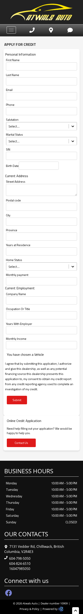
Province (11, 230)
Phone (10, 104)
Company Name (16, 294)
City (8, 215)
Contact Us (21, 442)
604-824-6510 (19, 563)
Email (9, 90)
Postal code (13, 200)
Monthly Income (16, 338)
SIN (8, 149)
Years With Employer (19, 323)
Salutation (12, 119)
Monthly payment (17, 275)
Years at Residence (18, 245)
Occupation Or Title (18, 309)
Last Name (12, 75)
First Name (13, 60)
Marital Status (14, 134)
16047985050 (19, 568)
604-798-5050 (19, 558)
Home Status (14, 260)
